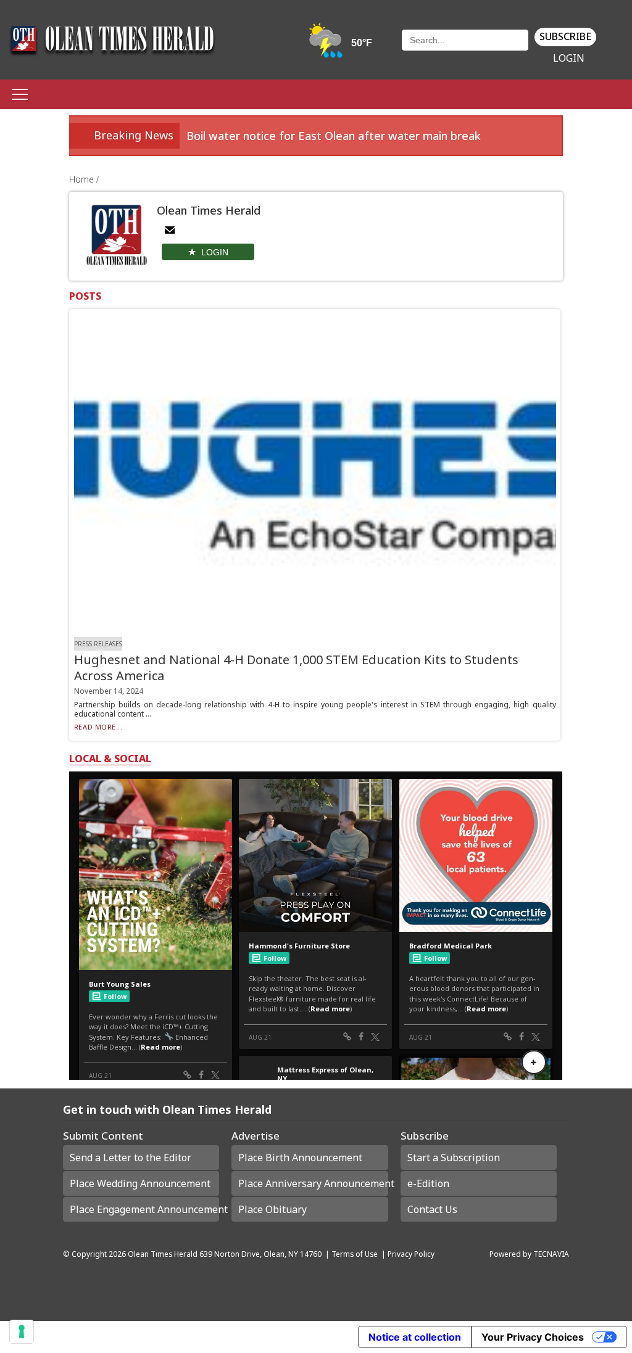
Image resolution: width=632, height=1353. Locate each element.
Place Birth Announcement (300, 1157)
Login (568, 58)
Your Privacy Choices (532, 1337)
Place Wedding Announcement (140, 1183)
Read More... (98, 726)
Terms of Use (354, 1254)
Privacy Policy (411, 1254)
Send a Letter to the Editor (130, 1157)
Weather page (341, 46)
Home (82, 179)
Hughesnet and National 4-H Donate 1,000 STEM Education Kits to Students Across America (296, 667)
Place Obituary (272, 1209)
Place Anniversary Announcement (313, 1183)
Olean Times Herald (163, 1254)
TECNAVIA (551, 1254)
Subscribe (565, 36)
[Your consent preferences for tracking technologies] (21, 1331)
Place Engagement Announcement (144, 1209)
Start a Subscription (453, 1157)
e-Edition (428, 1183)
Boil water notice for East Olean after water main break (333, 135)
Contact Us (432, 1209)
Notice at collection (414, 1337)
